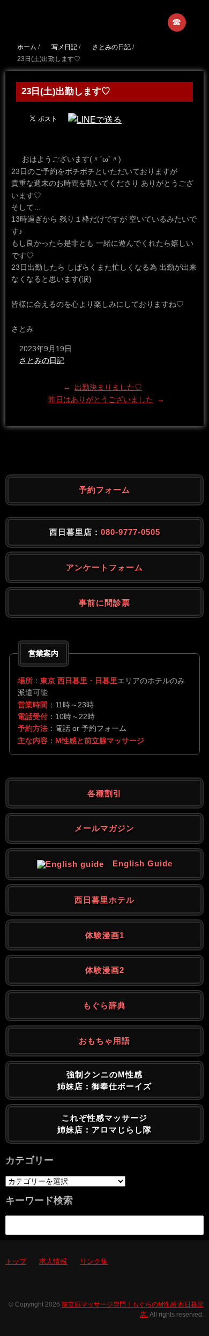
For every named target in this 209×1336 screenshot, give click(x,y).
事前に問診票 (104, 602)
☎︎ (177, 22)
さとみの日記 (41, 360)
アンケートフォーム (104, 567)
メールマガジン (104, 828)
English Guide (138, 863)
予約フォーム (104, 489)
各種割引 (104, 793)
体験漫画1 (104, 935)
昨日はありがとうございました (100, 399)
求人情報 (53, 1261)
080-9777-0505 (130, 532)
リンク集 (94, 1261)
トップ (15, 1261)
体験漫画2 (104, 970)
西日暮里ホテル (104, 899)
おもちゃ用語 (104, 1040)
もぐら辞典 (104, 1005)
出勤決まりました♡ (108, 387)
